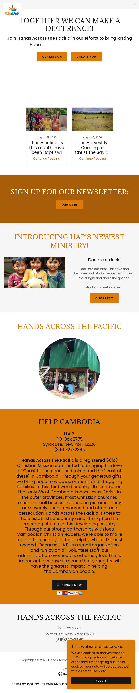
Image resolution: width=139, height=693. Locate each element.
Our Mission (52, 57)
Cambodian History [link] (50, 98)
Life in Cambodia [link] (108, 98)
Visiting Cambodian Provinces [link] (96, 102)
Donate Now (87, 57)
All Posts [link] (25, 98)
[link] (12, 4)
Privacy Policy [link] (25, 684)
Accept (101, 680)
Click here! (104, 298)
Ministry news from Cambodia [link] (47, 102)
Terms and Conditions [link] (62, 684)
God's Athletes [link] (80, 98)
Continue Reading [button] (46, 158)
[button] (134, 4)
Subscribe (69, 205)
